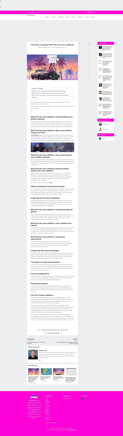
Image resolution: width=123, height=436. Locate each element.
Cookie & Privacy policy (51, 422)
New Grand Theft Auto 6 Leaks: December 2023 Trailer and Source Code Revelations (33, 379)
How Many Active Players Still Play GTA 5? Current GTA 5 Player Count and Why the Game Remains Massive (107, 55)
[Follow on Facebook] (83, 399)
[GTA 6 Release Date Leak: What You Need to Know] (58, 371)
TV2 (72, 354)
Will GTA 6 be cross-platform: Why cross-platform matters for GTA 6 (49, 93)
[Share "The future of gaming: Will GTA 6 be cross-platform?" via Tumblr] (50, 330)
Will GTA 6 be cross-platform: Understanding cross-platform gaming (49, 91)
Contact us (47, 417)
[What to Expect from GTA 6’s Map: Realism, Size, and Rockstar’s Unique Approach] (71, 372)
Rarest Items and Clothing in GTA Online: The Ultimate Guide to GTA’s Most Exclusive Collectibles (107, 86)
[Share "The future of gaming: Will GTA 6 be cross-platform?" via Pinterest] (53, 330)
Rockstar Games (72, 430)
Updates (47, 402)
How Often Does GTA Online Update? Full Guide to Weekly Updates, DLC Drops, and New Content (107, 93)
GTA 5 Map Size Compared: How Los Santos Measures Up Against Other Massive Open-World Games (107, 70)
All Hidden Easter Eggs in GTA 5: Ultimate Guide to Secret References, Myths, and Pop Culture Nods (107, 48)
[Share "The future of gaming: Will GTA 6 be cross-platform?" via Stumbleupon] (61, 330)
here (51, 182)
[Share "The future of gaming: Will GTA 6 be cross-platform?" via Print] (66, 330)
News (47, 17)
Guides (53, 17)
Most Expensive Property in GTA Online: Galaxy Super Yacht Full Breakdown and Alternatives (107, 63)
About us (47, 419)
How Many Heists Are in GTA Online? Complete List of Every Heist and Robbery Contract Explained (107, 113)
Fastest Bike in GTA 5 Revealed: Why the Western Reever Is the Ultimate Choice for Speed (108, 99)
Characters (60, 17)
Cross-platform (35, 135)
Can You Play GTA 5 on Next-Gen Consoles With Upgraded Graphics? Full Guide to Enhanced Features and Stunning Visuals (107, 78)
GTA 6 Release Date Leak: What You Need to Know (58, 378)
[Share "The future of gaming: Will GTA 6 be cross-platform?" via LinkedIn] (56, 330)
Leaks (58, 47)
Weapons (80, 17)
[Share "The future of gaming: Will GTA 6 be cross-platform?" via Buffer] (58, 330)
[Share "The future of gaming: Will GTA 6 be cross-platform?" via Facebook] (43, 330)
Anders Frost (46, 47)
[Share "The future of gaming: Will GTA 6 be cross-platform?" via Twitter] (45, 330)
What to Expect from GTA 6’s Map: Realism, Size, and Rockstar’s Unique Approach (71, 379)
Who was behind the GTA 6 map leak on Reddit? (46, 378)
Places (67, 17)
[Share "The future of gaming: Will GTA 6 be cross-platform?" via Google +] (48, 330)
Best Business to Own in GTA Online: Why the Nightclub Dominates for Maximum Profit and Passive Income (107, 106)
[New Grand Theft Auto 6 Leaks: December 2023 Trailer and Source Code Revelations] (33, 371)
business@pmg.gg (67, 398)
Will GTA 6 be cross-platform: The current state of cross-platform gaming (50, 95)
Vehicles (86, 17)
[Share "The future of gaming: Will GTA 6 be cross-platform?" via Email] (63, 330)
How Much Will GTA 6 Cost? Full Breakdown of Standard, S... (48, 12)
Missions (73, 17)
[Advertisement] (61, 30)
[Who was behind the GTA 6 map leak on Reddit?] (46, 371)
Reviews (93, 17)
